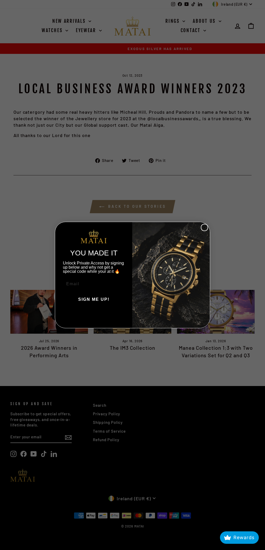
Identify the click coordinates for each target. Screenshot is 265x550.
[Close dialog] (204, 227)
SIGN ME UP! (93, 299)
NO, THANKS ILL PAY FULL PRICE (94, 315)
